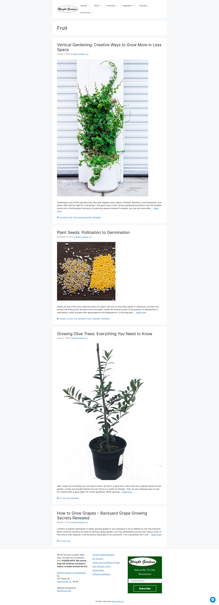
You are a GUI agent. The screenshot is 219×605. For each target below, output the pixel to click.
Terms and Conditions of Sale (106, 562)
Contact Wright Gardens (103, 555)
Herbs (96, 6)
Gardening (82, 318)
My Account (97, 559)
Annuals (83, 6)
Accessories (85, 12)
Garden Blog (98, 570)
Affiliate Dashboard (101, 574)
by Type (70, 318)
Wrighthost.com (64, 591)
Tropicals (143, 6)
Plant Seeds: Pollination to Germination (93, 232)
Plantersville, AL (64, 581)
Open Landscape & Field (82, 217)
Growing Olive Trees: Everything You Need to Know (104, 333)
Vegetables (127, 6)
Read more (141, 312)
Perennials (111, 6)
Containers (64, 217)
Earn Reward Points (101, 566)
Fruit (70, 217)
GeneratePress (117, 601)
